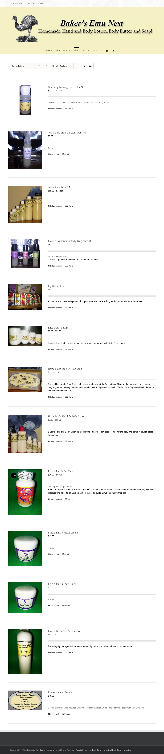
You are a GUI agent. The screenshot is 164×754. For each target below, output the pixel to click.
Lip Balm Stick (56, 285)
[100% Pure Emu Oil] (25, 204)
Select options (56, 108)
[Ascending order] (46, 66)
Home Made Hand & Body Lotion (66, 416)
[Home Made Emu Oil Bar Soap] (25, 379)
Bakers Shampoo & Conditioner (65, 631)
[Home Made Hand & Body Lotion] (25, 434)
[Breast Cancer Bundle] (25, 700)
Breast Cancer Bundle (60, 692)
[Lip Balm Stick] (25, 297)
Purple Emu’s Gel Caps (60, 471)
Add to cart (54, 154)
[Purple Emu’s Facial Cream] (25, 548)
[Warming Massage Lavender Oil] (25, 100)
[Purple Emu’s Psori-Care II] (25, 597)
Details (70, 108)
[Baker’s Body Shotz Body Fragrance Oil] (25, 253)
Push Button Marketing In (46, 750)
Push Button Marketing (101, 750)
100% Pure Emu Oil (59, 187)
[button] (113, 50)
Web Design (28, 750)
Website (79, 750)
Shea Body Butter (58, 327)
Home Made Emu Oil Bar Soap (65, 368)
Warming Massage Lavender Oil (66, 87)
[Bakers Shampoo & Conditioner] (25, 651)
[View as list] (90, 66)
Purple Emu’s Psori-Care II (63, 583)
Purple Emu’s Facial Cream (63, 532)
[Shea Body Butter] (25, 336)
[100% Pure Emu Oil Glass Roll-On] (25, 150)
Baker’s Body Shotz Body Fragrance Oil (70, 240)
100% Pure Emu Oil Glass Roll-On (67, 132)
